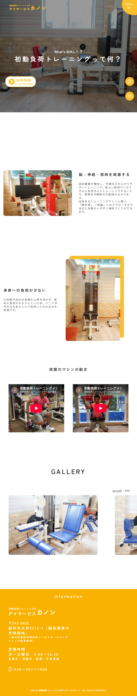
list (129, 8)
